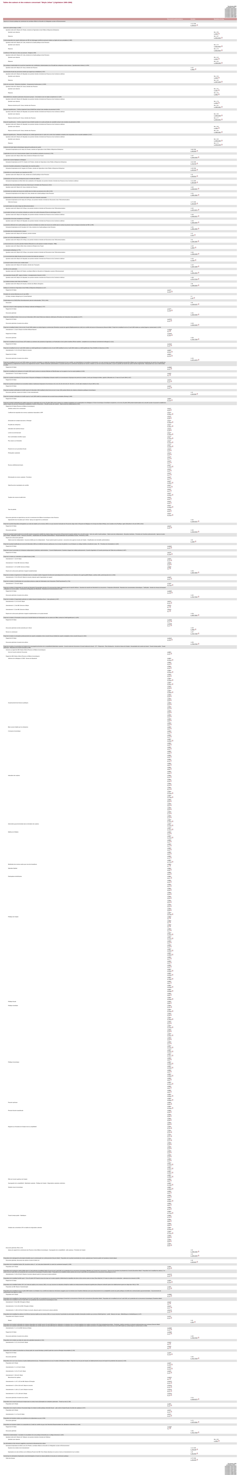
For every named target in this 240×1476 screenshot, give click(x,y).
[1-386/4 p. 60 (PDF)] (171, 729)
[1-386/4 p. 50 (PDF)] (171, 898)
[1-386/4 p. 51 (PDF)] (171, 902)
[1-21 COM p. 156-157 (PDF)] (197, 25)
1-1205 (169, 620)
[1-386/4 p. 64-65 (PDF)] (172, 975)
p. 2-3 (168, 1276)
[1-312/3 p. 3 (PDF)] (170, 1344)
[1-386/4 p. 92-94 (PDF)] (172, 999)
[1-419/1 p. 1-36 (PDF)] (172, 1365)
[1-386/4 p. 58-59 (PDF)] (172, 1076)
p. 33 (168, 1148)
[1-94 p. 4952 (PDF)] (219, 94)
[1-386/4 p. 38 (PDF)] (171, 870)
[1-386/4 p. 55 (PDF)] (171, 712)
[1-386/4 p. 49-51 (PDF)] (172, 1177)
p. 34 (168, 688)
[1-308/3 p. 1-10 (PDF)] (172, 1282)
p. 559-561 (193, 176)
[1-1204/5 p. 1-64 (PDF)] (172, 335)
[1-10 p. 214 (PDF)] (195, 235)
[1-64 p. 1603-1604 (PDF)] (198, 1256)
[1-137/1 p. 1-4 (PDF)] (171, 1318)
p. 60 (168, 729)
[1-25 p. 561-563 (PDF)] (197, 1453)
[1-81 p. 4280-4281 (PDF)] (222, 107)
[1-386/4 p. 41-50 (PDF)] (172, 825)
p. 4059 (216, 103)
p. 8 (168, 1303)
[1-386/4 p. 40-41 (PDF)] (172, 1108)
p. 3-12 (169, 487)
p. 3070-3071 (194, 210)
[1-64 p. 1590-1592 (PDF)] (198, 1251)
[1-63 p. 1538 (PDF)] (195, 541)
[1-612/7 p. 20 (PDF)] (171, 450)
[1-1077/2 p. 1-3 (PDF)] (171, 321)
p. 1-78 (169, 593)
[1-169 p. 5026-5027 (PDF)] (198, 216)
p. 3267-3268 (194, 266)
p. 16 (168, 471)
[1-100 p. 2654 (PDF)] (195, 247)
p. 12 (168, 777)
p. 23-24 (169, 680)
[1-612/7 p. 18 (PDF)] (171, 430)
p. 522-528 (193, 394)
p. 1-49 (169, 310)
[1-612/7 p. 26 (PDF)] (171, 454)
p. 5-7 (168, 1308)
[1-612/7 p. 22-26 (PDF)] (172, 446)
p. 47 (168, 708)
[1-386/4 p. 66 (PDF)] (171, 910)
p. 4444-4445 (194, 157)
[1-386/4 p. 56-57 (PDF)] (172, 1201)
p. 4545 (216, 34)
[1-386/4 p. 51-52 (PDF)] (172, 1047)
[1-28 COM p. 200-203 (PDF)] (197, 170)
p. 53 (168, 749)
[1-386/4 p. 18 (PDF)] (171, 1015)
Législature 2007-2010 (230, 13)
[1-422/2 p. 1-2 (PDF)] (171, 388)
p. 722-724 (193, 163)
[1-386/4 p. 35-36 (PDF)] (172, 951)
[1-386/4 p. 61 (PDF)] (171, 805)
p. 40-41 (169, 1108)
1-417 (168, 1274)
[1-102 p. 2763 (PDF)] (195, 260)
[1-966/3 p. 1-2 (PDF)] (171, 560)
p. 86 (168, 769)
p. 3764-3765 (217, 145)
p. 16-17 (169, 426)
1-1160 (169, 546)
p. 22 (168, 676)
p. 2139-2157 (194, 304)
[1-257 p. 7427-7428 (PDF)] (198, 633)
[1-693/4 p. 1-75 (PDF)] (172, 356)
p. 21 (168, 733)
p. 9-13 (169, 352)
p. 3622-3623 (217, 46)
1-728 (168, 1286)
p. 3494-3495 (217, 115)
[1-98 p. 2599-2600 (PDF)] (198, 285)
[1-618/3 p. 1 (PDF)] (170, 375)
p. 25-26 (169, 741)
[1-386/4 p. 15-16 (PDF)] (172, 1011)
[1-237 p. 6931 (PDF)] (195, 69)
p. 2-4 (168, 1383)
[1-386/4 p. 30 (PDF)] (171, 890)
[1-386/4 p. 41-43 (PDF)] (172, 793)
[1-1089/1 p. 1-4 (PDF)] (171, 1296)
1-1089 (169, 1294)
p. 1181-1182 (194, 241)
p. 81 (168, 983)
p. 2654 (192, 247)
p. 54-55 (169, 1068)
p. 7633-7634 (194, 1338)
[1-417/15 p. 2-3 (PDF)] (171, 1276)
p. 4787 (216, 90)
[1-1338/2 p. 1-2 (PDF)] (171, 1329)
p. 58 (168, 1116)
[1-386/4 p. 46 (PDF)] (171, 696)
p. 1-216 (169, 1185)
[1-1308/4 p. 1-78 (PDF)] (172, 593)
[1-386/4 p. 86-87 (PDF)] (172, 1096)
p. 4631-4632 (217, 38)
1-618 (168, 373)
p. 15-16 (169, 438)
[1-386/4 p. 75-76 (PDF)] (172, 821)
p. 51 (168, 902)
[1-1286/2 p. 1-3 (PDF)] (171, 369)
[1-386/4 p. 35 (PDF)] (171, 1156)
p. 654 (192, 1322)
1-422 (168, 386)
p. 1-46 (169, 554)
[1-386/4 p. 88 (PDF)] (171, 1003)
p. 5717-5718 (194, 279)
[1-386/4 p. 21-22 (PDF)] (172, 938)
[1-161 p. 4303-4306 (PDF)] (198, 314)
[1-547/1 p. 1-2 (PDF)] (171, 1412)
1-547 (168, 1410)
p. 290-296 (193, 182)
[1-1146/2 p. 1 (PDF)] (170, 1428)
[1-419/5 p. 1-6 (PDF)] (171, 1373)
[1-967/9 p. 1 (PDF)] (170, 611)
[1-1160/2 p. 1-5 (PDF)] (171, 548)
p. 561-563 (193, 1453)
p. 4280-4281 (217, 107)
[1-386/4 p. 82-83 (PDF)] (172, 987)
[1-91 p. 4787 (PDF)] (219, 90)
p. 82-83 (169, 987)
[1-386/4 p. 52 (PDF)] (171, 801)
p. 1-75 (169, 356)
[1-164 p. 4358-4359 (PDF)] (198, 254)
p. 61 (168, 805)
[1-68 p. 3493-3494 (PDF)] (222, 141)
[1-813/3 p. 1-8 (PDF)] (171, 528)
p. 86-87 (169, 1096)
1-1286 (169, 367)
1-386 (168, 652)
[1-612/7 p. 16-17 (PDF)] (172, 426)
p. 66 (168, 910)
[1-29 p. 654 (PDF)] (195, 1322)
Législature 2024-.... (231, 7)
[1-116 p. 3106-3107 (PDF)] (198, 521)
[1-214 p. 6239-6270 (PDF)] (198, 1399)
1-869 (168, 398)
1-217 (168, 290)
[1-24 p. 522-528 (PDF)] (197, 394)
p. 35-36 (169, 951)
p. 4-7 (168, 1136)
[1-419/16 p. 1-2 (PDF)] (171, 1387)
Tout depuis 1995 (232, 6)
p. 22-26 (169, 446)
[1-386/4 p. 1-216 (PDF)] (172, 1185)
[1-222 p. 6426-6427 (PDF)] (198, 189)
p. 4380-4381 (217, 132)
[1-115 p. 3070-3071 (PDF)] (198, 210)
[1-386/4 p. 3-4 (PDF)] (171, 1128)
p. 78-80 (169, 979)
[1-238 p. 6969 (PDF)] (195, 629)
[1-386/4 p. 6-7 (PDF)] (171, 878)
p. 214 (192, 235)
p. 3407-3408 (217, 82)
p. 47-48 (169, 797)
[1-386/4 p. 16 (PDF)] (171, 668)
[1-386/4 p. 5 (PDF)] (170, 918)
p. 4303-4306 (194, 314)
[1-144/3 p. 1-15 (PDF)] (172, 1354)
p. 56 (168, 967)
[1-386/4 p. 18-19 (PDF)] (172, 1019)
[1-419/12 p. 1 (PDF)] (170, 1379)
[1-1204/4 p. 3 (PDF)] (170, 331)
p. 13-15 (169, 466)
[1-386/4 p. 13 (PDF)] (171, 781)
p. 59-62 (169, 971)
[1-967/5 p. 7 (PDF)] (170, 607)
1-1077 (169, 319)
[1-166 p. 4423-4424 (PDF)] (198, 532)
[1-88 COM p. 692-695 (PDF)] (197, 151)
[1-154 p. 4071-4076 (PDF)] (198, 360)
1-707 (168, 309)
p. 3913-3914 (217, 50)
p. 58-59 (169, 1076)
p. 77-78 (169, 862)
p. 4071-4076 (194, 360)
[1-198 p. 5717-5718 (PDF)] (198, 279)
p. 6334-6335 (194, 325)
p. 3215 (216, 59)
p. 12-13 (169, 442)
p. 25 (168, 410)
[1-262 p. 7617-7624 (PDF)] (198, 597)
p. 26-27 (169, 414)
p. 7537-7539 (194, 339)
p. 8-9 (168, 1104)
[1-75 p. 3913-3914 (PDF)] (222, 50)
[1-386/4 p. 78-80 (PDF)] (172, 979)
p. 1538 (192, 541)
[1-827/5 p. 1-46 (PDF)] (172, 554)
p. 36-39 (169, 507)
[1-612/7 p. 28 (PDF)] (171, 418)
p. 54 (168, 874)
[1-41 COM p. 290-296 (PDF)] (197, 182)
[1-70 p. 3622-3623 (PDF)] (222, 46)
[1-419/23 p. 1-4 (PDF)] (171, 1395)
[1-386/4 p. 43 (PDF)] (171, 1160)
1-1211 (169, 344)
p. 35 (168, 1156)
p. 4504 (216, 1441)
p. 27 (168, 458)
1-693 (168, 350)
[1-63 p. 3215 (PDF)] (219, 59)
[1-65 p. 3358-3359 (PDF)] (222, 63)
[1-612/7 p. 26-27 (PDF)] (172, 414)
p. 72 (168, 761)
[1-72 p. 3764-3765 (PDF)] (222, 145)
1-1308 (169, 591)
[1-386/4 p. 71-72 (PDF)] (172, 1233)
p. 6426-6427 (194, 189)
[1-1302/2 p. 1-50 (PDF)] (172, 640)
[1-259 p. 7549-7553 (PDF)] (198, 644)
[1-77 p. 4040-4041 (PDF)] (222, 119)
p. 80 (168, 765)
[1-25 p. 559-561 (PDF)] (197, 176)
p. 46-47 (169, 1168)
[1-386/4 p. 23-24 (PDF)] (172, 680)
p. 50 (168, 898)
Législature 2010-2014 (230, 11)
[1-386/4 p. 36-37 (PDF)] (172, 1035)
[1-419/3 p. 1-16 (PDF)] (172, 1369)
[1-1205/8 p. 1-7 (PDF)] (171, 625)
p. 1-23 (169, 292)
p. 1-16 (169, 1369)
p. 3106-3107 (194, 521)
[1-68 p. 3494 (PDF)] (219, 128)
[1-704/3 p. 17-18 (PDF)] (172, 585)
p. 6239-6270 (194, 1399)
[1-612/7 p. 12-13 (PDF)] (172, 442)
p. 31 (168, 462)
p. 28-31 (169, 483)
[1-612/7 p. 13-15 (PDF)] (172, 466)
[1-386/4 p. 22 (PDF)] (171, 676)
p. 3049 (216, 78)
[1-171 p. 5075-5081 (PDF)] (198, 1422)
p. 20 (168, 450)
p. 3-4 (168, 1128)
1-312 (168, 1342)
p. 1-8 (168, 528)
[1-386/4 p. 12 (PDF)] (171, 777)
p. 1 (168, 375)
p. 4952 (216, 94)
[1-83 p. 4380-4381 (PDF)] (222, 132)
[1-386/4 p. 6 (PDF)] (170, 926)
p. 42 (168, 704)
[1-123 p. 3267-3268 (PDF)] (198, 266)
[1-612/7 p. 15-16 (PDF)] (172, 438)
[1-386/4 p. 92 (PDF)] (171, 773)
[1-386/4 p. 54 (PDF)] (171, 874)
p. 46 (168, 696)
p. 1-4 (168, 345)
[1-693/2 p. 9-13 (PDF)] (172, 352)
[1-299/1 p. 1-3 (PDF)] (171, 1268)
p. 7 (168, 607)
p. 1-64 (169, 335)
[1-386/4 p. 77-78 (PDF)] (172, 862)
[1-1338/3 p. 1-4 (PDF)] (171, 1334)
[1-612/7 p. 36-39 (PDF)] (172, 507)
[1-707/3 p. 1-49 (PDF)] (172, 310)
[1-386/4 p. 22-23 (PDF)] (172, 1027)
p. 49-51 (169, 1177)
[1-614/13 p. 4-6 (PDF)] (171, 1312)
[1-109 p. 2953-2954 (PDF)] (198, 222)
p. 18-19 (169, 422)
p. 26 (168, 454)
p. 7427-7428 (194, 633)
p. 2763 (192, 260)
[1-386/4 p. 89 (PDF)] (171, 720)
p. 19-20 (169, 934)
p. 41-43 (169, 793)
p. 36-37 (169, 1035)
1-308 (168, 1280)
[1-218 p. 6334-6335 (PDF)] (198, 325)
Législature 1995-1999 (230, 16)
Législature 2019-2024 (230, 9)
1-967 (168, 601)
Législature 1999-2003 (230, 15)
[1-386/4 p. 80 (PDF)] (171, 765)
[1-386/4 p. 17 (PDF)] (171, 789)
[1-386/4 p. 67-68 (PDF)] (172, 914)
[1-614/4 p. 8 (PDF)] (170, 1303)
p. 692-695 (193, 151)
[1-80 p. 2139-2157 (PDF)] (198, 304)
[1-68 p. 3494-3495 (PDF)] (222, 115)
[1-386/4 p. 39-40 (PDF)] (172, 692)
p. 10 (168, 833)
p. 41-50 (169, 825)
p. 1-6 (168, 1373)
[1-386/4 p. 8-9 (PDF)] (171, 1104)
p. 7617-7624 (194, 597)
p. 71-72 (169, 1233)
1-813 (168, 526)
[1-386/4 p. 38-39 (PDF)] (172, 955)
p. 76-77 (169, 1055)
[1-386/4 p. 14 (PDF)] (171, 664)
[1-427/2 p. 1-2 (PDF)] (171, 381)
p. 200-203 (193, 170)
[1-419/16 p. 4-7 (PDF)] (171, 1391)
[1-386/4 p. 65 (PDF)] (171, 809)
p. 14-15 (169, 837)
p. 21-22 (169, 515)
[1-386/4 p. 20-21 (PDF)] (172, 672)
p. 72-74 (169, 1084)
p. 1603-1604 (194, 1256)
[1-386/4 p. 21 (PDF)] (171, 733)
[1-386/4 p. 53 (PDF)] (171, 749)
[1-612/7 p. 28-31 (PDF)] (172, 483)
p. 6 (168, 926)
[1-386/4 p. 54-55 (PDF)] (172, 1068)
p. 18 (192, 298)
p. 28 (168, 418)
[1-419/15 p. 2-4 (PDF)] (171, 1383)
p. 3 (168, 331)
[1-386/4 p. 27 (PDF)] (171, 886)
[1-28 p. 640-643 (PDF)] (197, 1262)
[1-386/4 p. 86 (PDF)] (171, 769)
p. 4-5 (168, 1007)
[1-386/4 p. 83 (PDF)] (171, 1060)
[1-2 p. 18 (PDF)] (194, 298)
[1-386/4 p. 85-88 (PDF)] (172, 991)
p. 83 (168, 1060)
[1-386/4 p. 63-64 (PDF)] (172, 1051)
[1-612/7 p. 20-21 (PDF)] (172, 495)
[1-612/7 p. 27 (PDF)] (171, 458)
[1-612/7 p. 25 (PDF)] (171, 410)
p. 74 (168, 813)
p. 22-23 (169, 1027)
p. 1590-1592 (194, 1251)
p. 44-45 (169, 1164)
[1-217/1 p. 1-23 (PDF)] (172, 292)
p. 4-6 (168, 1312)
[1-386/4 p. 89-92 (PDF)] (172, 1100)
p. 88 (168, 1003)
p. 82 (168, 1088)
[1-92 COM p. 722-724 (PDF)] (197, 163)
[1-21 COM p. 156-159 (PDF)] (197, 1449)
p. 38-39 (169, 955)
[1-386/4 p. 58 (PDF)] (171, 1116)
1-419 (168, 1363)
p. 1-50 (169, 640)
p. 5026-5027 (194, 216)
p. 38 (168, 870)
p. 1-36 (169, 1365)
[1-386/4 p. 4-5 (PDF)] (171, 1007)
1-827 (168, 552)
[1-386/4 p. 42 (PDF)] (171, 704)
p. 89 (168, 720)
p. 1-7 (168, 621)
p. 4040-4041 (217, 119)
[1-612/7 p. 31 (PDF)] (171, 462)
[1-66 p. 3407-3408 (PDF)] (222, 82)
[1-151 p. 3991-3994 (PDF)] (198, 195)
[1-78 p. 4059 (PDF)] (219, 103)
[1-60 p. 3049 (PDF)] (219, 78)
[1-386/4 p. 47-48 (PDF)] (172, 797)
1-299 (168, 1266)
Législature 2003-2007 (230, 14)
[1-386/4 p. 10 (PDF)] (171, 833)
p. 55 (168, 712)
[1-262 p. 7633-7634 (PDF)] (198, 1338)
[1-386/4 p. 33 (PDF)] (171, 1148)
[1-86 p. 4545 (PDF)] (219, 34)
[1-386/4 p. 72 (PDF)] (171, 761)
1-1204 (169, 329)
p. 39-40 (169, 692)
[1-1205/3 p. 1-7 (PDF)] (171, 621)
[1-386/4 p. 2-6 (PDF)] (171, 654)
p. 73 (168, 1217)
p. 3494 (216, 128)
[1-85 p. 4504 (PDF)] (219, 1441)
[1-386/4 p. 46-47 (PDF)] (172, 1168)
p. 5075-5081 (194, 1422)
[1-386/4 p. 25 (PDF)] (171, 946)
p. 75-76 (169, 821)
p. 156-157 (193, 25)
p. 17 (168, 475)
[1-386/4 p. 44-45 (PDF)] (172, 1164)
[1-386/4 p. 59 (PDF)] (171, 757)
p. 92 (168, 773)
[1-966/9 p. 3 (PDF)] (170, 568)
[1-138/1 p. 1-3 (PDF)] (171, 1405)
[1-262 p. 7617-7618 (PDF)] (198, 1358)
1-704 (168, 583)
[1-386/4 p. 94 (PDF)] (171, 700)
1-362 (168, 577)
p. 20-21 (169, 495)
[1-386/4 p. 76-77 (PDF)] (172, 1055)
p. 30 (168, 890)
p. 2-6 (168, 654)
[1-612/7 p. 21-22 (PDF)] (172, 515)
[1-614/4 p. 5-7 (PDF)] (171, 1308)
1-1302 (169, 638)
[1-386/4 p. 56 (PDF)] (171, 967)
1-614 (168, 1302)
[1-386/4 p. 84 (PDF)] (171, 1241)
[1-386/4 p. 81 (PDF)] (171, 983)
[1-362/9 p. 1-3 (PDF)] (171, 579)
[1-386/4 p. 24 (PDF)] (171, 737)
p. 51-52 (169, 1047)
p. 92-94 (169, 999)
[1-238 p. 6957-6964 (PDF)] (198, 572)
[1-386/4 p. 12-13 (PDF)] (172, 660)
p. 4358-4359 (194, 254)
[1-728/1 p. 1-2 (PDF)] (171, 1288)
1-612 (168, 408)
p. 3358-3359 (217, 63)
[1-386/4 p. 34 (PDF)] (171, 688)
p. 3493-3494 (217, 141)
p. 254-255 (193, 203)
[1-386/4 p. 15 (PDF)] (171, 842)
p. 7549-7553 (194, 644)
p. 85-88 (169, 991)
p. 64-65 (169, 975)
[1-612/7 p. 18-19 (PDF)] (172, 422)
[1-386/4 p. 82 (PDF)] (171, 1088)
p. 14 (168, 664)
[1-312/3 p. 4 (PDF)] (170, 1348)
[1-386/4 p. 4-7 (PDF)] (171, 1136)
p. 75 (168, 817)
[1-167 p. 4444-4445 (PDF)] (198, 157)
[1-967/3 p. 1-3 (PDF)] (171, 603)
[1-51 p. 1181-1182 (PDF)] (198, 241)
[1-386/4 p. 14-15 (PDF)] (172, 837)
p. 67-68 (169, 914)
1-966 (168, 558)
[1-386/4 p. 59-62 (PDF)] (172, 971)
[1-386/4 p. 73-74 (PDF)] (172, 829)
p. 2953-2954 (194, 222)
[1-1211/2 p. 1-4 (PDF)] (171, 345)
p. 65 (168, 809)
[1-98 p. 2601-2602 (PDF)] (198, 273)
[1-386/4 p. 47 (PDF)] (171, 708)
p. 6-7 (168, 878)
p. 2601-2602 (194, 273)
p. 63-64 (169, 1051)
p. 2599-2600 (194, 285)
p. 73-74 (169, 829)
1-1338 (169, 1328)
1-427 (168, 379)
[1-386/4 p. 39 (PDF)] (171, 745)
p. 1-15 (169, 400)
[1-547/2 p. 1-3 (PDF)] (171, 1416)
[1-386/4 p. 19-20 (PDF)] (172, 934)
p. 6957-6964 (194, 572)
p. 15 (168, 842)
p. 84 (168, 1241)
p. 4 (168, 1348)
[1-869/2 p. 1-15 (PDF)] (172, 400)
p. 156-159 (193, 1449)
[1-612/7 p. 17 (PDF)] (171, 475)
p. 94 (168, 700)
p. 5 (168, 918)
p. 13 (168, 781)
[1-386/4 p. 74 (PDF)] (171, 813)
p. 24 (168, 737)
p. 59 (168, 757)
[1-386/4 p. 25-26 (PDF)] (172, 741)
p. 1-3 (168, 321)
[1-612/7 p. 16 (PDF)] (171, 471)
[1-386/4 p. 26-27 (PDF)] (172, 684)
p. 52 (168, 801)
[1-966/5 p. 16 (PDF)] (171, 564)
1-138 (168, 1404)
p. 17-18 (169, 585)
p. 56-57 (169, 1201)
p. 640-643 (193, 1262)
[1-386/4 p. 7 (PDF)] (170, 866)
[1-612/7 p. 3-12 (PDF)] (172, 487)
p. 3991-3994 (194, 195)
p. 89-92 (169, 1100)
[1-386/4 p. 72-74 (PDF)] (172, 1084)
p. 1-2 (168, 381)
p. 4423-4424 (194, 532)
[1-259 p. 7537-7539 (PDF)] (198, 339)
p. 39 (168, 745)
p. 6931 (192, 69)
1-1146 (169, 1426)
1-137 (168, 1316)
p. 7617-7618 (194, 1358)
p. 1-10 (169, 1282)
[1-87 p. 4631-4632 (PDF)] (222, 38)
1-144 (168, 1352)
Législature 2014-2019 (230, 10)
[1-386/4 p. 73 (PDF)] (171, 1217)
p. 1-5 (168, 548)
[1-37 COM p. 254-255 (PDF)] (197, 203)
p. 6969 (192, 629)
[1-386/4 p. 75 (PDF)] (171, 817)
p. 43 (168, 1160)
